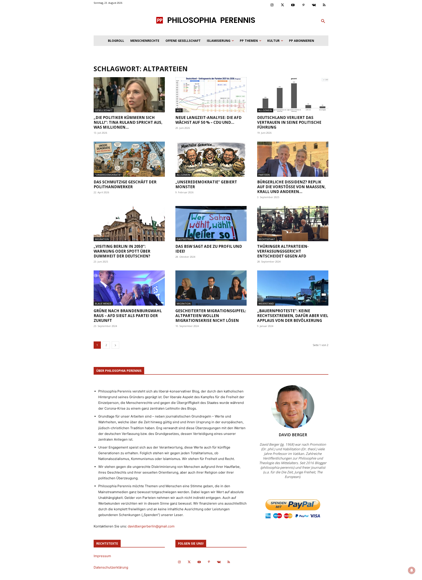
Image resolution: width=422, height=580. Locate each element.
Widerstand (266, 303)
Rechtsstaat (266, 239)
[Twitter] (282, 5)
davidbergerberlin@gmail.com (151, 526)
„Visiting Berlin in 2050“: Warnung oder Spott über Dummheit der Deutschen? (122, 251)
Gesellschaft (104, 110)
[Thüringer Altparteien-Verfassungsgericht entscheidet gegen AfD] (292, 223)
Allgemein (265, 110)
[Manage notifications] (411, 570)
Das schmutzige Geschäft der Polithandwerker (125, 184)
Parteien (264, 174)
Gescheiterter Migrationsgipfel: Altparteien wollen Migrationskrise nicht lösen (210, 315)
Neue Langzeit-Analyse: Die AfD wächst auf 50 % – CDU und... (208, 120)
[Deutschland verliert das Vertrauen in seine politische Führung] (292, 94)
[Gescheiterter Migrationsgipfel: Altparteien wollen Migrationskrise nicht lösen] (211, 288)
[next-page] (115, 345)
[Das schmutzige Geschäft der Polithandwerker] (129, 159)
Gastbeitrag (185, 239)
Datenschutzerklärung (111, 567)
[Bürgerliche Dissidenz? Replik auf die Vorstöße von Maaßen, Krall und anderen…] (292, 159)
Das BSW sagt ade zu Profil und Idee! (208, 249)
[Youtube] (293, 5)
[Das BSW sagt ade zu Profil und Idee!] (211, 223)
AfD (179, 110)
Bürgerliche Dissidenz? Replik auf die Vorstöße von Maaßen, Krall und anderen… (291, 186)
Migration (102, 239)
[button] (323, 21)
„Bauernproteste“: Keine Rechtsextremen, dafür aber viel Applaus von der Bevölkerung (292, 315)
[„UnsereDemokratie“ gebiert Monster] (211, 159)
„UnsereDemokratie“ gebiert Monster (206, 184)
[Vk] (314, 5)
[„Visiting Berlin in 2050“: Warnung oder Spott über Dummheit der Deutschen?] (129, 223)
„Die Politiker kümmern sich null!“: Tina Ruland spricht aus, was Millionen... (128, 122)
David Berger (293, 434)
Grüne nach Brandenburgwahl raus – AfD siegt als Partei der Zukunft (128, 315)
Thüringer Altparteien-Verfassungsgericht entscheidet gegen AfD (283, 251)
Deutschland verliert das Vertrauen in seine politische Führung (289, 122)
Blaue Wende (103, 303)
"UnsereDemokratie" (108, 174)
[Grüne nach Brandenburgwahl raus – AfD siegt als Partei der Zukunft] (129, 288)
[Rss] (324, 5)
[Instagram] (272, 5)
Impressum (102, 556)
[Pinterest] (303, 5)
